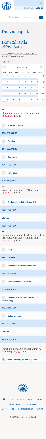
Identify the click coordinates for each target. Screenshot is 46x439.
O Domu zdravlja (17, 399)
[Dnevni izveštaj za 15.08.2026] (35, 90)
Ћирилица (28, 7)
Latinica (39, 7)
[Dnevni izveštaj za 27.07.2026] (5, 79)
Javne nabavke (29, 404)
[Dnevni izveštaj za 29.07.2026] (17, 79)
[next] (41, 66)
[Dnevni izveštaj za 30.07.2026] (23, 79)
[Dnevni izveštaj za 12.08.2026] (17, 90)
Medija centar (14, 404)
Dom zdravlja (4, 399)
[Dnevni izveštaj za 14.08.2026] (29, 90)
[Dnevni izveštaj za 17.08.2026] (5, 96)
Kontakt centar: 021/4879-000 (20, 17)
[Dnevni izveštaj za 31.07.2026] (29, 79)
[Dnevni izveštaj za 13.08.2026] (23, 90)
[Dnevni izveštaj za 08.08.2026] (35, 85)
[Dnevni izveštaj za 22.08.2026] (35, 96)
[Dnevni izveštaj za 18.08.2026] (11, 96)
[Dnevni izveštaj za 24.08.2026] (5, 102)
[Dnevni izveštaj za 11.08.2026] (11, 90)
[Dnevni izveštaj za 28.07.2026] (11, 79)
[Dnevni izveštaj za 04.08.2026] (11, 85)
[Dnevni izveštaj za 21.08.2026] (29, 96)
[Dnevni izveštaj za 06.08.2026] (23, 85)
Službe (39, 399)
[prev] (4, 66)
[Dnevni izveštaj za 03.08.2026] (5, 85)
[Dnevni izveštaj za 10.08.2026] (5, 90)
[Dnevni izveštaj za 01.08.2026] (35, 79)
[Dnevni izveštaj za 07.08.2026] (29, 85)
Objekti (30, 399)
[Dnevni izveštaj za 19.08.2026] (17, 96)
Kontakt (39, 408)
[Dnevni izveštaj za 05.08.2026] (17, 85)
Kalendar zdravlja (25, 408)
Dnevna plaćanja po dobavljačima (22, 359)
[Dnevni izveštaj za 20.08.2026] (23, 96)
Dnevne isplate (8, 408)
